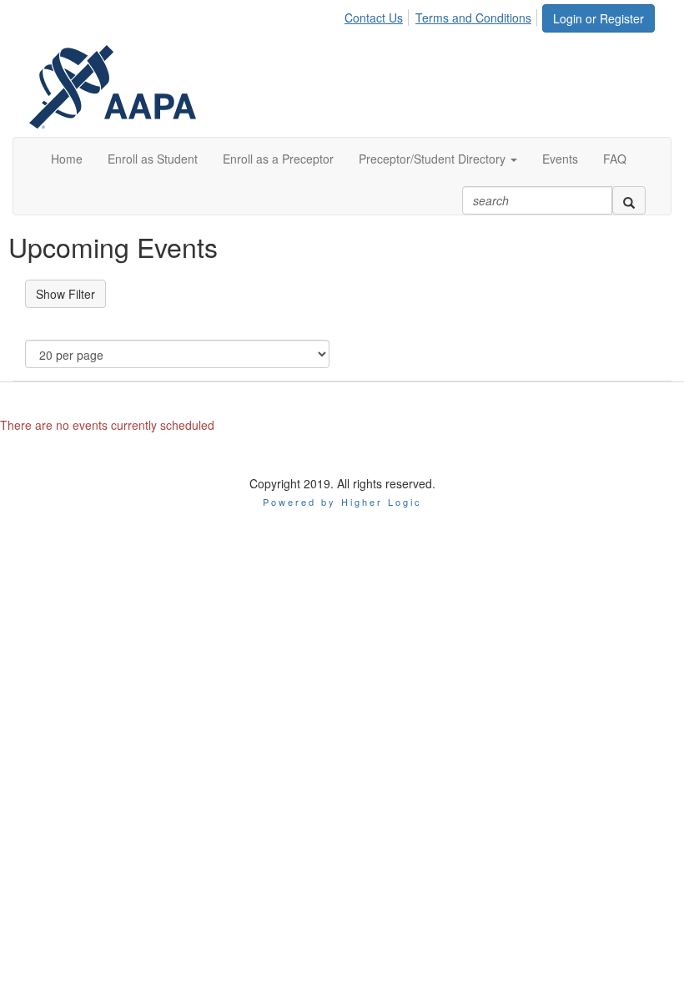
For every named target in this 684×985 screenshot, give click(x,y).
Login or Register (598, 18)
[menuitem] (378, 15)
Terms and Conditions (473, 17)
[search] (629, 200)
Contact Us (374, 17)
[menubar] (442, 15)
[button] (438, 158)
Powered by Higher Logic (342, 501)
